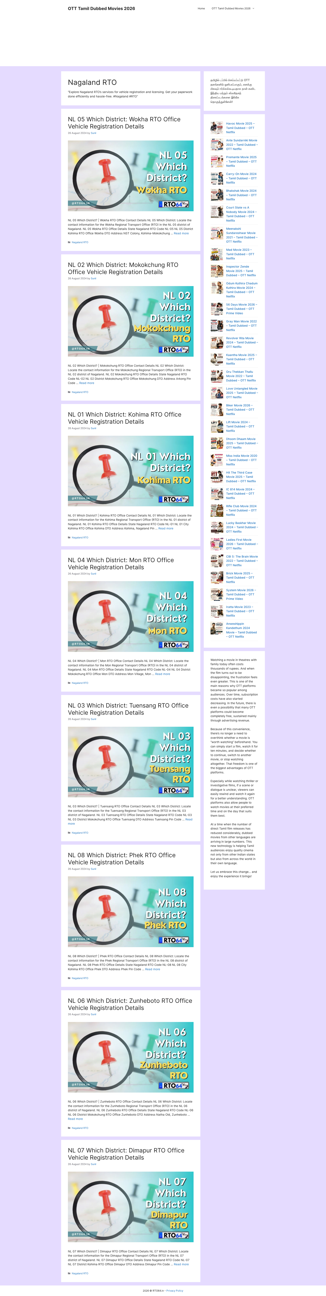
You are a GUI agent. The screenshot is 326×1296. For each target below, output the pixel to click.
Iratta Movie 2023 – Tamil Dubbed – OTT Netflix (240, 611)
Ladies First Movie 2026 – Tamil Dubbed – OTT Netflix (242, 544)
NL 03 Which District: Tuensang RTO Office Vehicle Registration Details (128, 709)
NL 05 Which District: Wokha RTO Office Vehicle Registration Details (124, 123)
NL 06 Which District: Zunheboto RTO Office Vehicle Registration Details (130, 1004)
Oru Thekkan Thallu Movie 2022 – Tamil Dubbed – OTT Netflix (241, 376)
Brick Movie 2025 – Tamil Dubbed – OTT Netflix (240, 578)
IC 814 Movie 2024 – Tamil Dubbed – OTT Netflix (240, 494)
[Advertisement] (163, 42)
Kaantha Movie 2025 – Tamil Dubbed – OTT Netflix (241, 359)
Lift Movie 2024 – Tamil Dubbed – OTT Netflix (240, 426)
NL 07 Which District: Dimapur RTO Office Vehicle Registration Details (126, 1154)
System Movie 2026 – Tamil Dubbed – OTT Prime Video (241, 594)
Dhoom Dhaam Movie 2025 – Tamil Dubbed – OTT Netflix (242, 443)
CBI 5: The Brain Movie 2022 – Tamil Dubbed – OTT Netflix (242, 561)
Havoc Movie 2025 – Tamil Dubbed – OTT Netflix (240, 128)
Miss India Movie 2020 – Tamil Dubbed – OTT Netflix (241, 460)
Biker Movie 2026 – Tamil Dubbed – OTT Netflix (240, 410)
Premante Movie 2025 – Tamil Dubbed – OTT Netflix (241, 161)
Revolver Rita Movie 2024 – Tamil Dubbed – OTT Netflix (242, 342)
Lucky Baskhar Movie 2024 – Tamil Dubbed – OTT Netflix (242, 527)
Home (201, 8)
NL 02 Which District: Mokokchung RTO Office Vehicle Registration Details (123, 268)
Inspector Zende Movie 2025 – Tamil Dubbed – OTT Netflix (241, 271)
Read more (181, 233)
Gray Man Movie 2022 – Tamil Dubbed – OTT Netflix (241, 326)
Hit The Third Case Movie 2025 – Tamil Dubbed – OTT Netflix (241, 477)
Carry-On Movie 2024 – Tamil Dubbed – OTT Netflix (241, 178)
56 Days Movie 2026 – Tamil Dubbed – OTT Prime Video (241, 309)
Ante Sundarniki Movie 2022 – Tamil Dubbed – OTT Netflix (242, 145)
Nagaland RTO (80, 242)
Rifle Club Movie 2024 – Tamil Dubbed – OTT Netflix (241, 510)
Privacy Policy (174, 1290)
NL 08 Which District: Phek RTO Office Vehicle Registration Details (122, 858)
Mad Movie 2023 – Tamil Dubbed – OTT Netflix (240, 254)
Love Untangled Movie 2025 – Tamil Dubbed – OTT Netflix (242, 393)
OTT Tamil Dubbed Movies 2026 (101, 8)
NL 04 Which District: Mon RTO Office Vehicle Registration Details (121, 563)
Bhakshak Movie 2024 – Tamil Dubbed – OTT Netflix (241, 195)
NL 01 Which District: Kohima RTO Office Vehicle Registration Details (124, 418)
